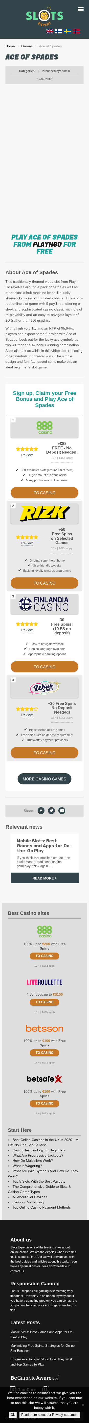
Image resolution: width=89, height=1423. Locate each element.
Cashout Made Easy (28, 1202)
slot (25, 304)
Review (27, 455)
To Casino (44, 956)
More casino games (44, 779)
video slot (52, 282)
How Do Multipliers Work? (33, 1161)
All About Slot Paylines (30, 1197)
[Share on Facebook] (41, 810)
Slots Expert (18, 1247)
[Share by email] (61, 810)
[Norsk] (76, 31)
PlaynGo (47, 244)
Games (27, 46)
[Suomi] (58, 31)
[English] (49, 31)
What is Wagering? (27, 1166)
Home (10, 46)
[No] (82, 1404)
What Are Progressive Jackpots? (38, 1155)
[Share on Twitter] (51, 810)
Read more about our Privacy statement (49, 1415)
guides (26, 1261)
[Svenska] (67, 31)
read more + (45, 878)
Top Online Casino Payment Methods (42, 1207)
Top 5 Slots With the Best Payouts (39, 1181)
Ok (13, 1415)
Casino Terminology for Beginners (39, 1150)
